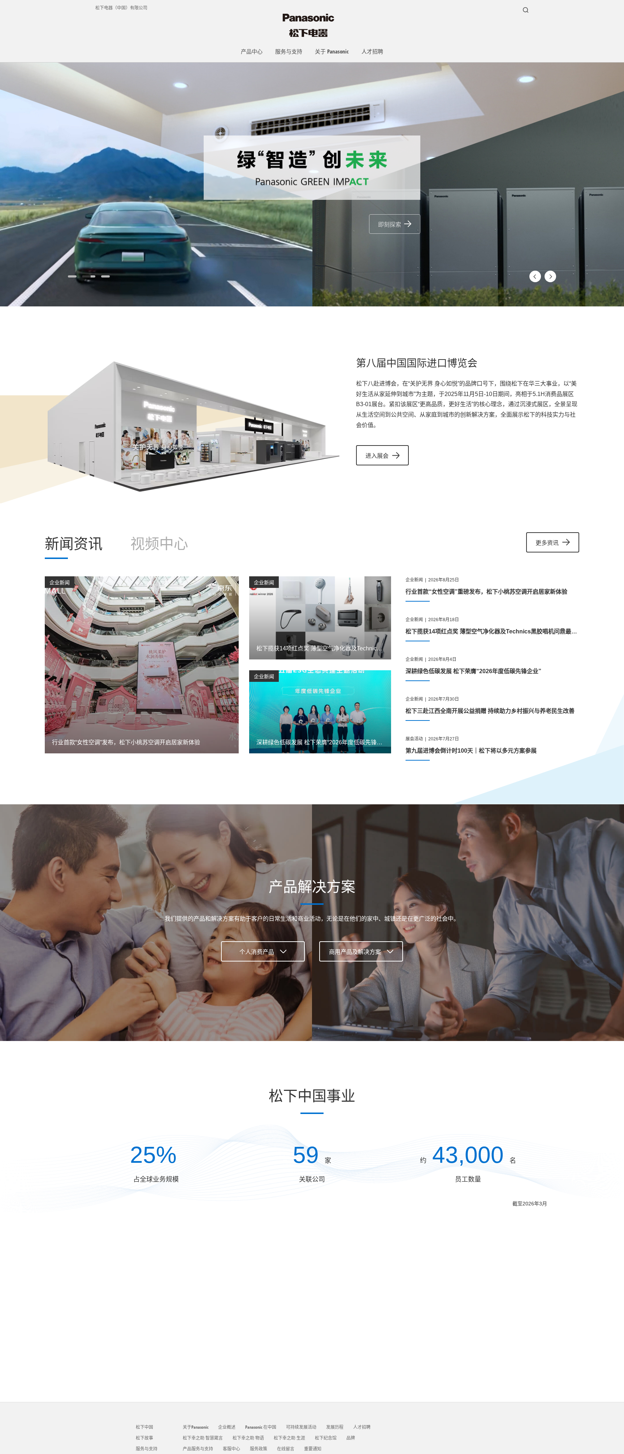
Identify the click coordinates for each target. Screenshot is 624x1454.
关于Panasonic (195, 1427)
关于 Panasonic (332, 51)
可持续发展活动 (301, 1427)
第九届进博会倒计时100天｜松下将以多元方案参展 (471, 751)
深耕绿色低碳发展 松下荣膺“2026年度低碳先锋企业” (473, 671)
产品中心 (252, 51)
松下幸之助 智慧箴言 (203, 1438)
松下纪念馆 (326, 1438)
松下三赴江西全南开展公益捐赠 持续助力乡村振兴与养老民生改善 (490, 711)
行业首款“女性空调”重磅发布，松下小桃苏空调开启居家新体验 (486, 592)
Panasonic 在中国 (260, 1427)
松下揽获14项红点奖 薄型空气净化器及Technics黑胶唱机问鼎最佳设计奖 (500, 631)
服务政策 (258, 1449)
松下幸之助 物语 (248, 1438)
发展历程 (334, 1427)
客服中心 (231, 1449)
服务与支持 (288, 51)
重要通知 (312, 1449)
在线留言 (285, 1449)
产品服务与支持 (198, 1449)
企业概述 (226, 1427)
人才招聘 (372, 51)
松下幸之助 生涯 (289, 1438)
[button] (72, 276)
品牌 (350, 1438)
